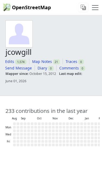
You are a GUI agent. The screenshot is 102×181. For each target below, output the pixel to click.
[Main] (95, 8)
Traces (71, 61)
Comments (69, 68)
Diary (42, 68)
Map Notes (42, 61)
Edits (9, 61)
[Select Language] (83, 7)
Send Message (18, 68)
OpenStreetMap (31, 7)
